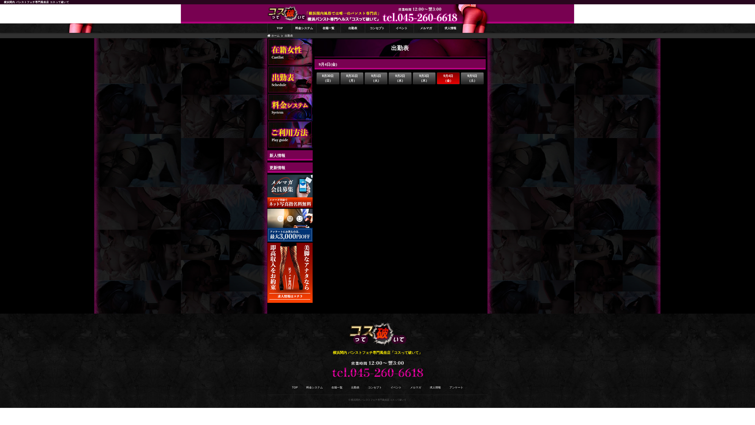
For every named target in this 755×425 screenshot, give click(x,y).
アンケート (456, 387)
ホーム (275, 35)
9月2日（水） (400, 78)
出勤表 (352, 28)
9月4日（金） (448, 78)
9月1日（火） (376, 78)
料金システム (304, 28)
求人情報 (450, 28)
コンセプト (377, 28)
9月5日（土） (472, 78)
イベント (402, 28)
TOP (280, 28)
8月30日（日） (328, 78)
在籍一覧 (328, 28)
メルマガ (426, 28)
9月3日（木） (424, 78)
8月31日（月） (352, 78)
